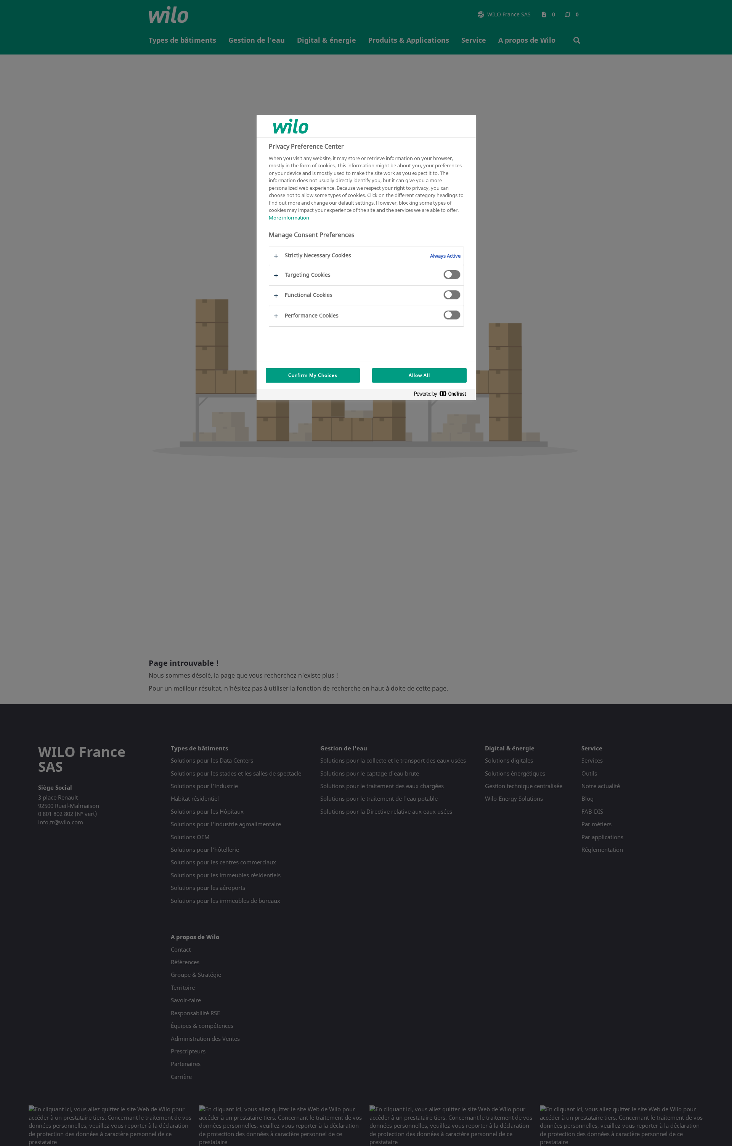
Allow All (419, 375)
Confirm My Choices (312, 375)
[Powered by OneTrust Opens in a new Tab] (443, 395)
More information (289, 217)
